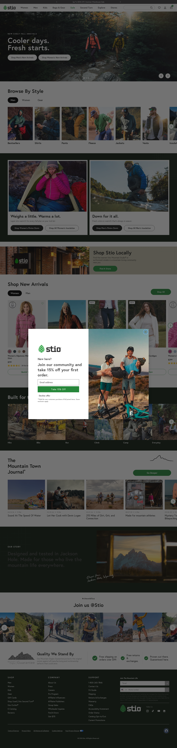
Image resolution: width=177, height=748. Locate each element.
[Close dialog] (146, 332)
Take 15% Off (58, 389)
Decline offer (44, 395)
